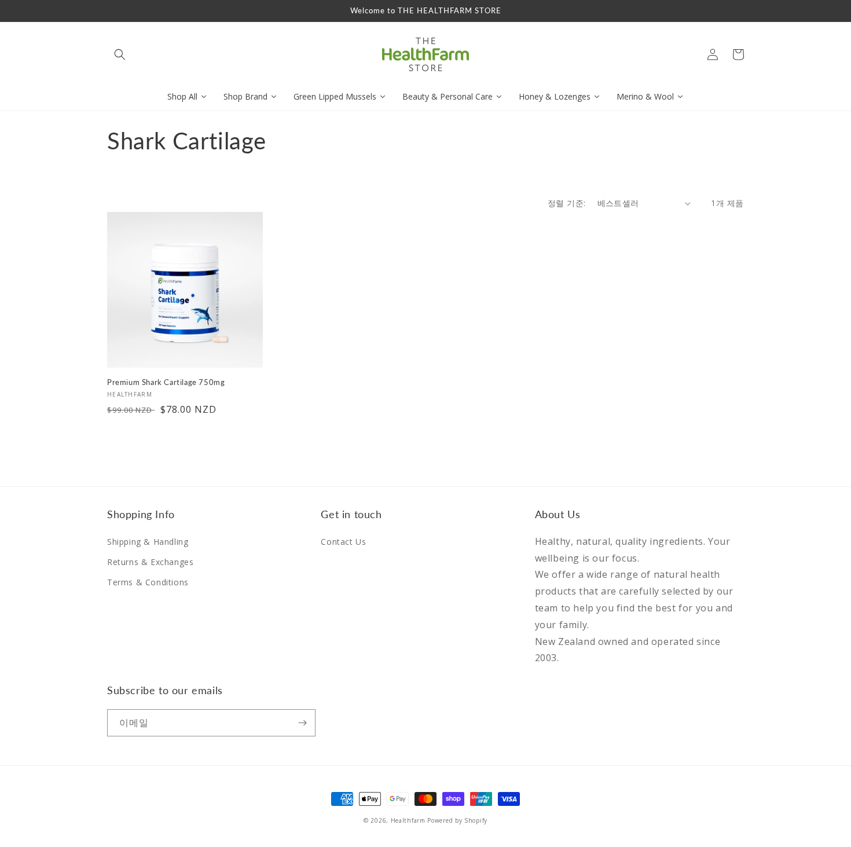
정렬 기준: (566, 202)
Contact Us (343, 541)
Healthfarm (408, 820)
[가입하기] (302, 722)
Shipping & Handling (147, 541)
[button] (120, 54)
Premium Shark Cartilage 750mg (166, 382)
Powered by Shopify (457, 820)
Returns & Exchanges (150, 561)
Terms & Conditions (148, 582)
